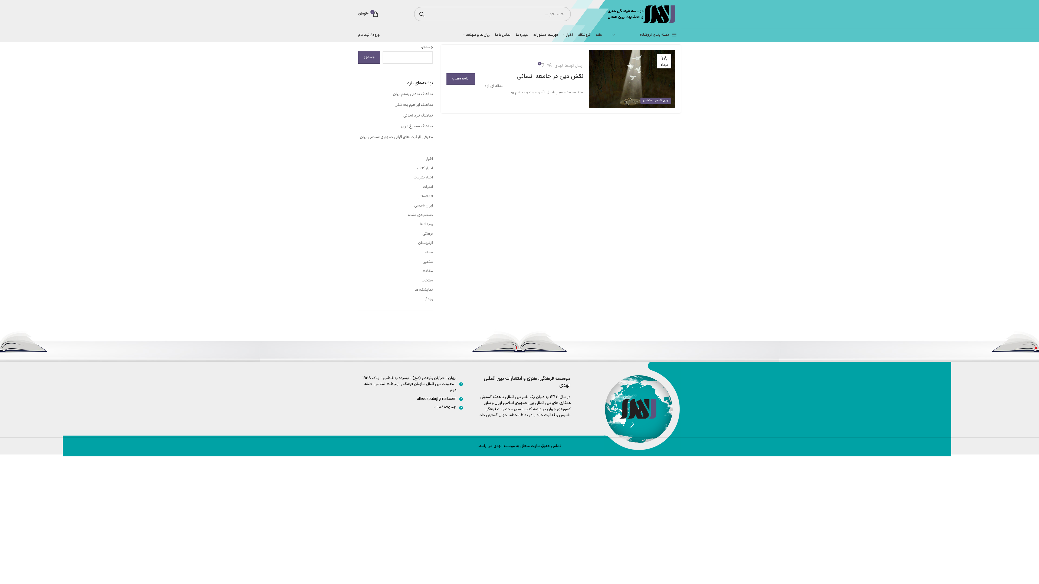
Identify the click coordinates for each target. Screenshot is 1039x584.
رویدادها (426, 224)
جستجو (427, 47)
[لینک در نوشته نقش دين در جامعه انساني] (632, 79)
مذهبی (647, 100)
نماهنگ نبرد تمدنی (418, 115)
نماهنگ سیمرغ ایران (417, 126)
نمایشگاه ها (424, 290)
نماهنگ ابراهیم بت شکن (413, 105)
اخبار (429, 159)
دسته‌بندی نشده (420, 215)
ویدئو (429, 299)
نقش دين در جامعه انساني (550, 76)
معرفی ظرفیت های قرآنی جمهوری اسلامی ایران (396, 137)
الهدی (559, 66)
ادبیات (428, 187)
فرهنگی (427, 234)
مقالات (427, 271)
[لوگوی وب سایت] (640, 14)
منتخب (427, 280)
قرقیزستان (425, 243)
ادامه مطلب (460, 78)
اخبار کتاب (425, 168)
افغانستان (425, 196)
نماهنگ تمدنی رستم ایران (413, 94)
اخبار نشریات (423, 177)
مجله (429, 252)
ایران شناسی (661, 100)
